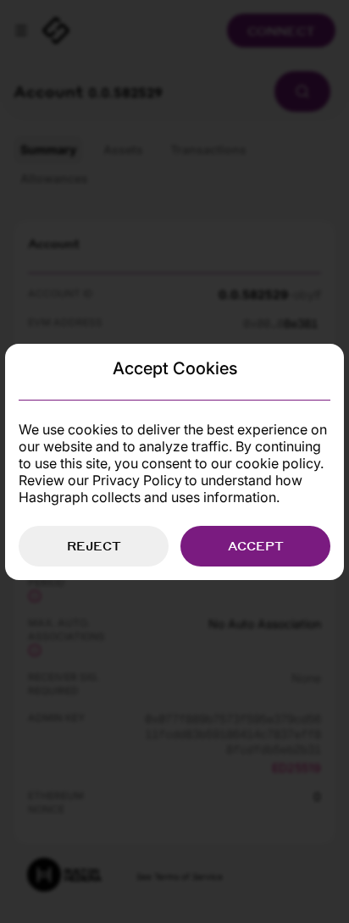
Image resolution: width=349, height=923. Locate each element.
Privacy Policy (137, 480)
